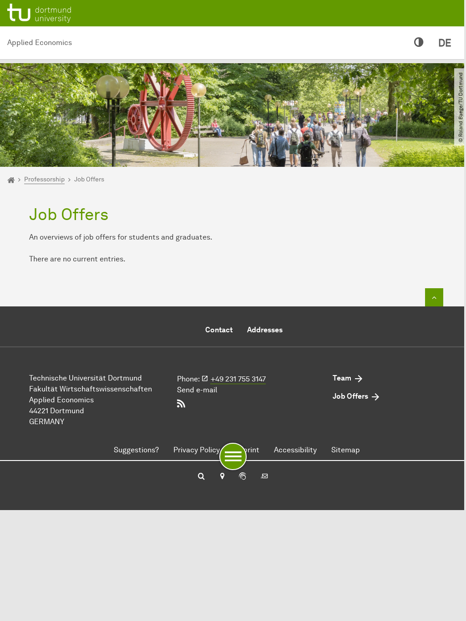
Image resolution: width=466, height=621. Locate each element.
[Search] (201, 476)
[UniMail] (264, 476)
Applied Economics (39, 42)
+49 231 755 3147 (238, 379)
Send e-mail (197, 390)
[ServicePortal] (242, 476)
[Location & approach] (222, 476)
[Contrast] (419, 43)
